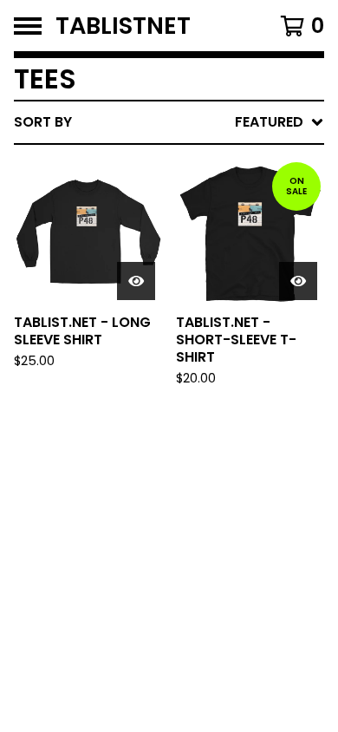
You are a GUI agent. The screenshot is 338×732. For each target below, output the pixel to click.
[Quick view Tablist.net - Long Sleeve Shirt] (136, 281)
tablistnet (123, 25)
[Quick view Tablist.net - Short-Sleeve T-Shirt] (298, 281)
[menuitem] (169, 122)
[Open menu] (28, 26)
